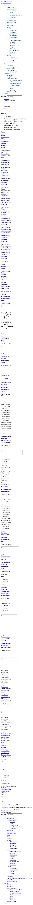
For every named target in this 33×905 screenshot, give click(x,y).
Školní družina (13, 35)
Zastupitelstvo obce (11, 9)
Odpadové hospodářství (16, 40)
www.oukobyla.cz (5, 791)
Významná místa (14, 58)
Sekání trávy (13, 48)
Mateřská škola (13, 37)
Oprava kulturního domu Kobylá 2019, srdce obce (6, 645)
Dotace (8, 24)
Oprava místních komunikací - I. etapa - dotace (5, 162)
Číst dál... (3, 273)
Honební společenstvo (15, 83)
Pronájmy (12, 45)
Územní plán (13, 17)
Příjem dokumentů (11, 70)
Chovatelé (12, 90)
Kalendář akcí (10, 75)
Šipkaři (11, 88)
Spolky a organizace (11, 78)
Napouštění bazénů (14, 50)
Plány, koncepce (10, 25)
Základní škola (13, 30)
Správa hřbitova (13, 43)
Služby (8, 39)
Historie (9, 55)
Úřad (5, 63)
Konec (5, 777)
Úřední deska (10, 65)
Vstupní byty (13, 52)
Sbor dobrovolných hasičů (16, 80)
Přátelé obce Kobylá (14, 82)
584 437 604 (6, 99)
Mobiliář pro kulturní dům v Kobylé (5, 389)
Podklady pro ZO (14, 14)
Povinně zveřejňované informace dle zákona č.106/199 (19, 878)
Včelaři (11, 87)
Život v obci (6, 73)
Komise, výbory (10, 19)
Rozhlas (12, 47)
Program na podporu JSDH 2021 (5, 539)
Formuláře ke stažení (12, 72)
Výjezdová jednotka (11, 20)
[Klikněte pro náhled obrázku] (6, 138)
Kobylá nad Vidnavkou (6, 3)
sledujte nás (3, 792)
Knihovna (9, 27)
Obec (9, 5)
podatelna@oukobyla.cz (9, 100)
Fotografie (12, 62)
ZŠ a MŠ (9, 29)
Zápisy (11, 12)
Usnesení (12, 10)
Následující (6, 775)
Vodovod (12, 42)
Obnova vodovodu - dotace (4, 266)
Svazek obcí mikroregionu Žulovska (12, 804)
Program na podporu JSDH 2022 (5, 338)
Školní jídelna (13, 34)
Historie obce (13, 57)
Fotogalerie (13, 32)
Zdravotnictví (13, 53)
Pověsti (12, 60)
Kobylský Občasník (11, 91)
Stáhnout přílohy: (5, 375)
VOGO (17, 809)
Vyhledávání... (4, 96)
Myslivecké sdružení (15, 85)
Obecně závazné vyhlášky (16, 15)
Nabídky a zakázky (11, 22)
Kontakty (6, 93)
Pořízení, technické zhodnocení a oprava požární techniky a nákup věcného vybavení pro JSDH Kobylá (6, 751)
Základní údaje (10, 7)
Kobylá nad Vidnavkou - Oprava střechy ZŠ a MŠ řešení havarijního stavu (5, 591)
